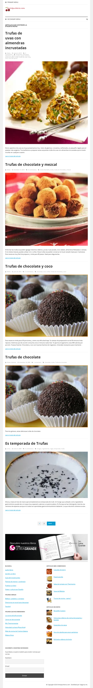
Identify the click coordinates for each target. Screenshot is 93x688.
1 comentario (37, 362)
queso (18, 56)
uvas (29, 57)
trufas (16, 57)
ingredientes (45, 449)
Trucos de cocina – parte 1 (62, 598)
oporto (14, 56)
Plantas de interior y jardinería (15, 582)
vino (6, 58)
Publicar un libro (10, 586)
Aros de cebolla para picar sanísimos (66, 632)
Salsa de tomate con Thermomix (64, 584)
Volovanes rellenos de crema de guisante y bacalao (68, 619)
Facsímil (8, 606)
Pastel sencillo (58, 577)
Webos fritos (9, 635)
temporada (57, 449)
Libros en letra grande (12, 619)
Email (7, 666)
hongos (39, 449)
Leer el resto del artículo (13, 156)
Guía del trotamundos (12, 578)
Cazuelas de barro (60, 570)
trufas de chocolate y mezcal (62, 170)
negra (51, 449)
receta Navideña (44, 170)
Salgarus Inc (83, 685)
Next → (51, 523)
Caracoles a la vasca (60, 625)
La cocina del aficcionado (13, 616)
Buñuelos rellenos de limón (63, 639)
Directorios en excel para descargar (17, 602)
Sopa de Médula (59, 591)
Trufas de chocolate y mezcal (31, 164)
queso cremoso (25, 56)
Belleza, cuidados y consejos (14, 599)
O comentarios (32, 170)
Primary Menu (12, 2)
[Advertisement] (62, 42)
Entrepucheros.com (64, 685)
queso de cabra (9, 57)
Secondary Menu (13, 19)
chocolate (40, 271)
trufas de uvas (23, 57)
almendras (19, 54)
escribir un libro (10, 574)
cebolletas (26, 54)
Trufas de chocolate (23, 357)
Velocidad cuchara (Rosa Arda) (15, 627)
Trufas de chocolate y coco (29, 266)
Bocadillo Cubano (59, 611)
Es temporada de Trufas (26, 443)
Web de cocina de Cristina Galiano (16, 631)
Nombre (8, 658)
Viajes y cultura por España (14, 589)
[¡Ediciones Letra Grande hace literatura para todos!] (46, 560)
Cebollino (8, 56)
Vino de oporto (13, 58)
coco (44, 271)
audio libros (9, 570)
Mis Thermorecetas (11, 623)
